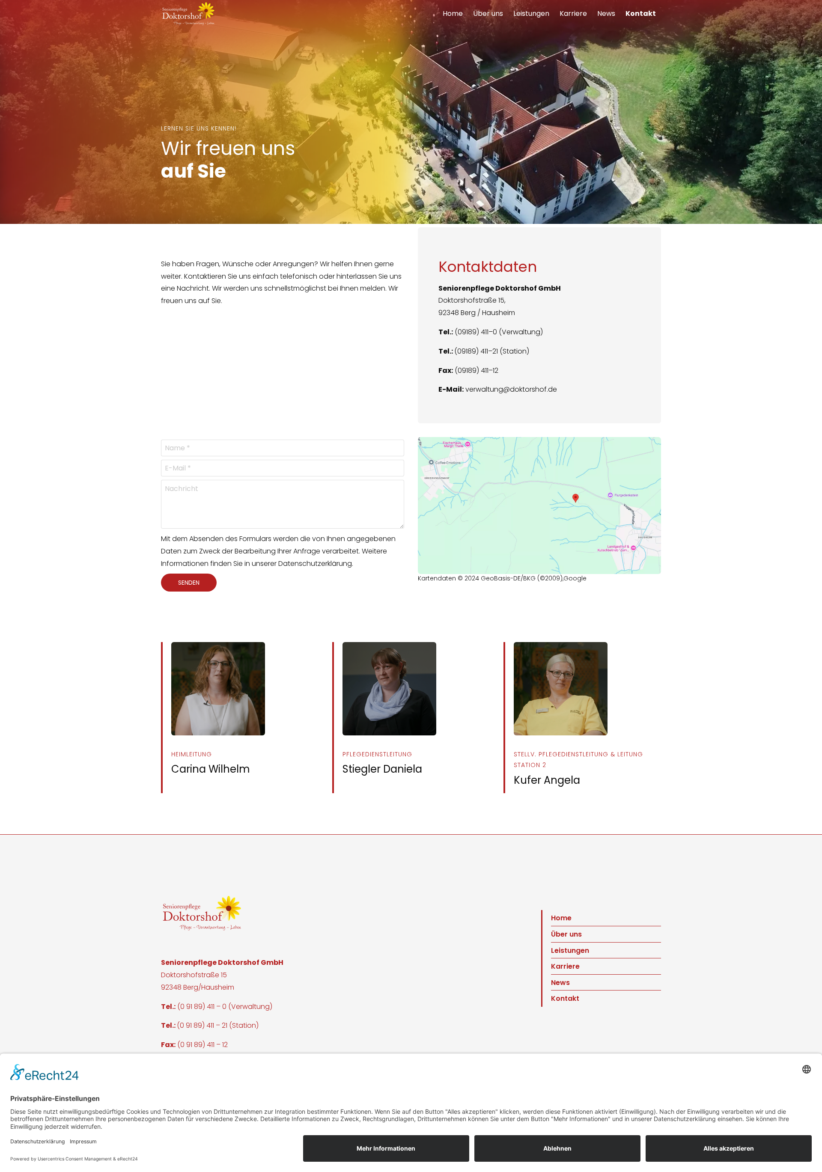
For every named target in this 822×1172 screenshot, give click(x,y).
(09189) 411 (471, 351)
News (606, 13)
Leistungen (531, 13)
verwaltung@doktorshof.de (511, 389)
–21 (493, 351)
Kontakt (640, 13)
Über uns (488, 13)
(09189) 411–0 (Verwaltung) (499, 332)
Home (453, 13)
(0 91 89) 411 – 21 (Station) (218, 1025)
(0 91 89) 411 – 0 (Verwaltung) (224, 1006)
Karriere (573, 13)
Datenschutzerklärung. (315, 563)
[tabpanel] (411, 112)
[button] (188, 14)
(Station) (513, 351)
